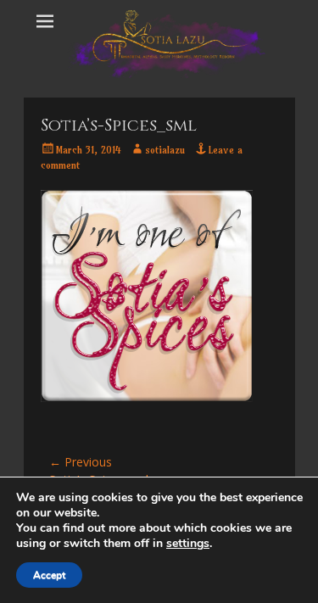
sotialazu (165, 149)
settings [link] (187, 543)
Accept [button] (49, 575)
